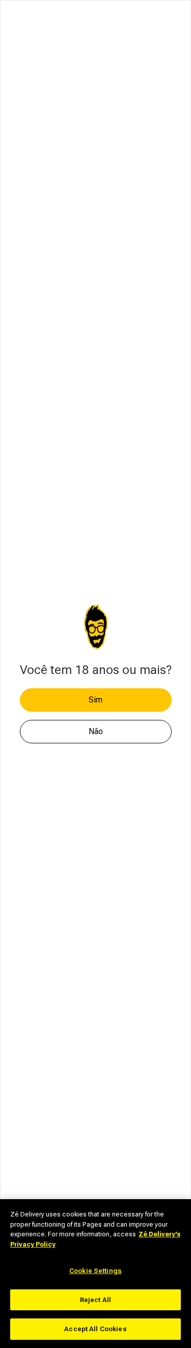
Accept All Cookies (95, 1329)
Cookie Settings (95, 1271)
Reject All (95, 1300)
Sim (95, 700)
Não (96, 731)
